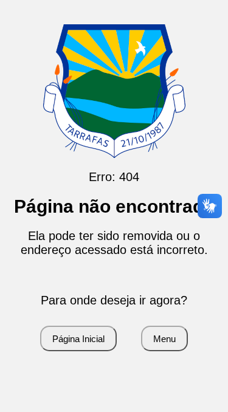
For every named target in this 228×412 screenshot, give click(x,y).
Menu (164, 339)
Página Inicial (78, 339)
